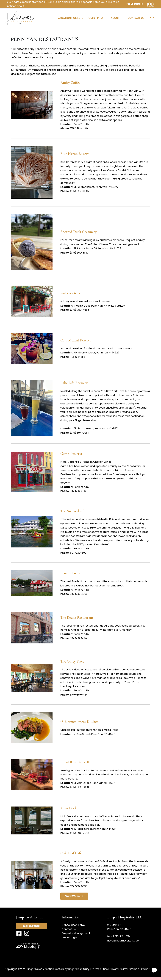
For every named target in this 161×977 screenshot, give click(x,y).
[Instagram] (27, 933)
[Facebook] (19, 933)
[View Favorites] (152, 18)
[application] (81, 18)
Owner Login (69, 937)
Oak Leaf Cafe (71, 853)
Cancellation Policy (73, 925)
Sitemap (134, 969)
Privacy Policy (118, 969)
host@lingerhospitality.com (124, 940)
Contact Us (69, 929)
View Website (74, 896)
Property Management (76, 933)
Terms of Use (99, 969)
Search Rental (31, 926)
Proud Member (134, 4)
